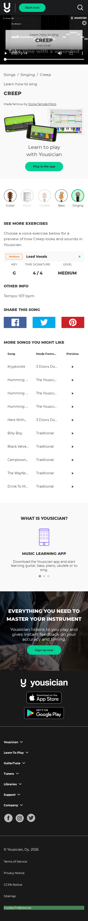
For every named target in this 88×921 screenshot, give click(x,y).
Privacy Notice (14, 873)
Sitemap (10, 896)
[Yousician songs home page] (7, 8)
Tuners (9, 773)
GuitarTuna (12, 763)
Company (11, 805)
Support (9, 794)
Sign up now (44, 650)
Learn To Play (14, 752)
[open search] (80, 8)
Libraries (10, 784)
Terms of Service (15, 861)
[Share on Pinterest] (72, 322)
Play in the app (44, 166)
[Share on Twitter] (44, 322)
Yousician (11, 742)
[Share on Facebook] (15, 322)
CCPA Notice (13, 884)
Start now (32, 7)
